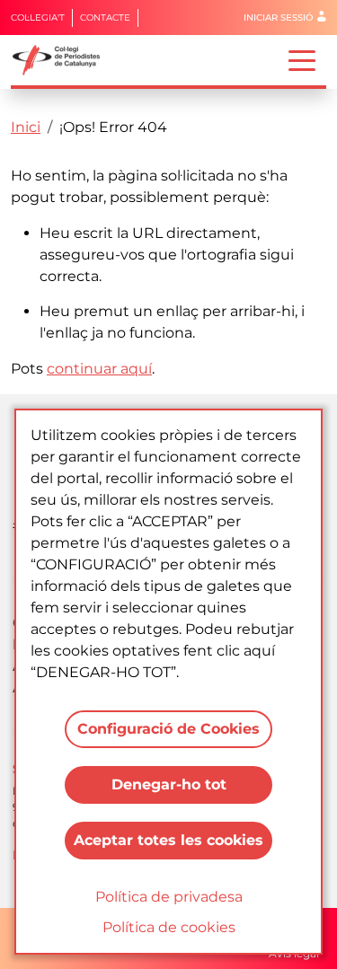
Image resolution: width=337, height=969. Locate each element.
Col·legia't (38, 17)
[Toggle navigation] (302, 59)
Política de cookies (168, 927)
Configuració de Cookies (168, 728)
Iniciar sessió (278, 17)
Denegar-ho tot (168, 784)
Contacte (105, 17)
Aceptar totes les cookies (168, 840)
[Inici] (63, 60)
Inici (25, 127)
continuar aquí (99, 368)
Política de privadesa (169, 896)
